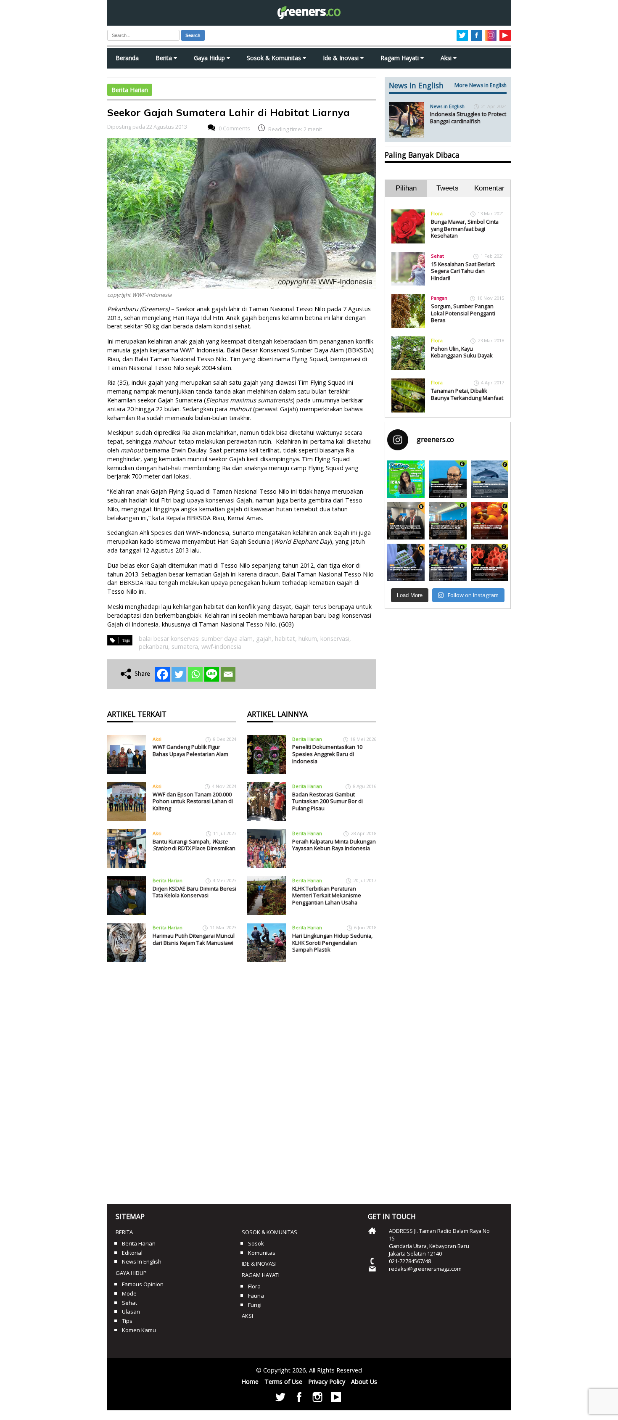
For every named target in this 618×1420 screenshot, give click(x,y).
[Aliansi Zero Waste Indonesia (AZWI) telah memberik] (447, 562)
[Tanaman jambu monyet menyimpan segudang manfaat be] (489, 520)
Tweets (447, 188)
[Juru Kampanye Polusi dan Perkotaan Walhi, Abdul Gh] (447, 479)
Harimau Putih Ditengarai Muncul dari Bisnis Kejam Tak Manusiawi (194, 939)
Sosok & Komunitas (275, 58)
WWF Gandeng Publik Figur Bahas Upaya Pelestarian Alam (190, 750)
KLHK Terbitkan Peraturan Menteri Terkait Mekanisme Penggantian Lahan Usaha (326, 895)
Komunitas (261, 1252)
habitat (285, 639)
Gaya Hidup (210, 58)
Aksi (447, 58)
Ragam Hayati (400, 58)
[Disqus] (241, 1080)
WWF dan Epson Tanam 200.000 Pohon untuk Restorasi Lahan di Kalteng (193, 801)
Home (250, 1382)
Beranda (127, 58)
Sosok (256, 1243)
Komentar (489, 188)
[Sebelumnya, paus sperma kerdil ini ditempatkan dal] (489, 479)
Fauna (256, 1295)
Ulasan (131, 1311)
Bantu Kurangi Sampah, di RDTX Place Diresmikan (194, 845)
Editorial (132, 1252)
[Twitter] (179, 674)
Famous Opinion (143, 1284)
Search (193, 35)
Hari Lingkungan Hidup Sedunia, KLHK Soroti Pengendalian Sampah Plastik (332, 942)
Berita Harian (129, 90)
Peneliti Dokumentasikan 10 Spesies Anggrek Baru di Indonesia (327, 753)
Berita (165, 58)
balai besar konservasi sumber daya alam (196, 639)
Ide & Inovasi (341, 58)
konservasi (334, 639)
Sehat (437, 256)
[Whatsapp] (195, 674)
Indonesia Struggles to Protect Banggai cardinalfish (468, 117)
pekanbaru (153, 647)
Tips (127, 1321)
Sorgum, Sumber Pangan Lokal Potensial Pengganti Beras (463, 313)
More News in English (480, 85)
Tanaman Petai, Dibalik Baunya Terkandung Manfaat (467, 394)
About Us (364, 1382)
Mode (129, 1293)
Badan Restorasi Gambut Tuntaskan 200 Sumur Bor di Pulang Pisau (327, 801)
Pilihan (406, 188)
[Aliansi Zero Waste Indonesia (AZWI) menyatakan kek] (447, 520)
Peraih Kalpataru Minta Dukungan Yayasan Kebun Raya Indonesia (334, 845)
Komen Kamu (139, 1330)
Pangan (439, 298)
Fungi (254, 1305)
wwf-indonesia (221, 647)
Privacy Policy (326, 1382)
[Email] (228, 674)
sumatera (185, 647)
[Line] (211, 674)
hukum (307, 639)
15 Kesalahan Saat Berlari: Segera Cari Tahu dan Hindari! (463, 271)
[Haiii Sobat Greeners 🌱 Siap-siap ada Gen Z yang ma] (406, 479)
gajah (264, 639)
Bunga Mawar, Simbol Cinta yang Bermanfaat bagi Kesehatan (465, 228)
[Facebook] (162, 674)
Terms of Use (283, 1382)
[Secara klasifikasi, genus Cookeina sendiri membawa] (489, 562)
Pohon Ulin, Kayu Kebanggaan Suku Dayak (462, 352)
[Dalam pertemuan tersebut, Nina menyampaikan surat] (406, 520)
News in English (447, 106)
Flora (437, 213)
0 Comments (234, 128)
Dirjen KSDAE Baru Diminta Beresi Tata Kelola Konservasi (194, 892)
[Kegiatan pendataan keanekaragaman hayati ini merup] (406, 562)
